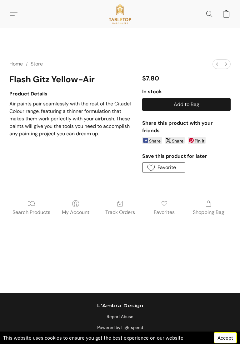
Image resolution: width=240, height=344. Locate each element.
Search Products (31, 212)
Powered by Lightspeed (120, 327)
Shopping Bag (208, 212)
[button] (120, 14)
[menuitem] (217, 64)
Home (16, 64)
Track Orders (120, 212)
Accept (225, 338)
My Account (75, 212)
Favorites (164, 212)
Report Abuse (120, 316)
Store (37, 64)
